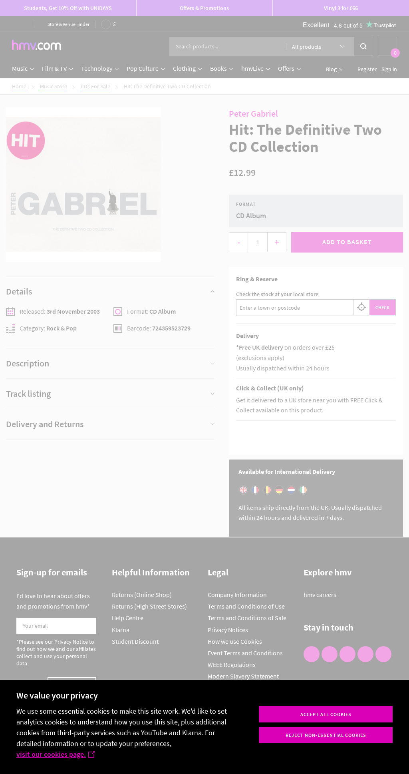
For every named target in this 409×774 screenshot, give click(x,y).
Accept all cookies (325, 714)
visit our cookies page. (51, 754)
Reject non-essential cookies (326, 735)
